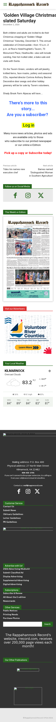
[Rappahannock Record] (28, 4)
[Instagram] (28, 195)
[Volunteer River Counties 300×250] (28, 334)
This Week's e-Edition (15, 212)
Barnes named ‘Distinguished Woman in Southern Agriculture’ (41, 172)
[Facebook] (15, 195)
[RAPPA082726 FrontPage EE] (28, 299)
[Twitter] (40, 195)
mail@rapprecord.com (32, 485)
